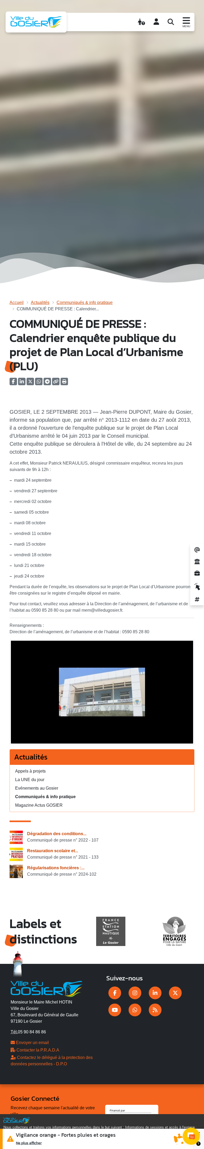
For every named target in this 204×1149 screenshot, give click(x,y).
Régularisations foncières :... (55, 868)
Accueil (17, 302)
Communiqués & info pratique (85, 302)
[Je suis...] (141, 22)
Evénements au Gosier (36, 788)
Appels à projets (30, 771)
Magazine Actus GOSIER (39, 805)
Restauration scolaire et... (52, 850)
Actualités (40, 302)
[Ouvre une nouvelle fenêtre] (114, 992)
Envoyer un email (32, 1042)
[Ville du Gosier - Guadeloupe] (47, 988)
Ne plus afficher (29, 1143)
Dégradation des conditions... (56, 833)
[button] (64, 383)
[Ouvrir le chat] (191, 1136)
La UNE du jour (29, 779)
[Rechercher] (170, 22)
